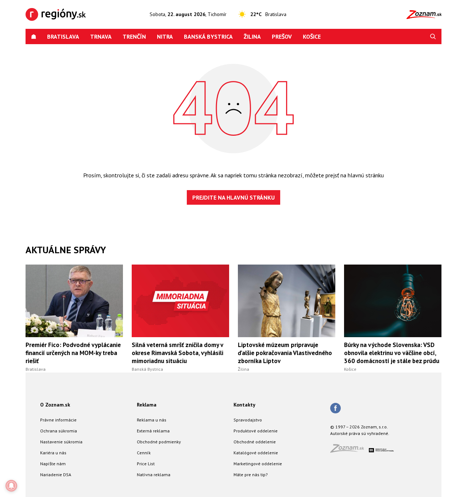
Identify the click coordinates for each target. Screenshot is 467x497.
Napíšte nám (53, 463)
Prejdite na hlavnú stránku (233, 197)
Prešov (282, 36)
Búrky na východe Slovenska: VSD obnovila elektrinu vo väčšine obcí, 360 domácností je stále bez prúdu (391, 353)
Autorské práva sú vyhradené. (359, 433)
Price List (146, 463)
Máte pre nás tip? (251, 474)
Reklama (147, 404)
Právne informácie (58, 420)
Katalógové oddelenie (256, 452)
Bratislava (63, 36)
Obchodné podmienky (159, 441)
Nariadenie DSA (55, 474)
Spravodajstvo (248, 420)
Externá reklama (153, 431)
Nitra (165, 36)
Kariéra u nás (53, 452)
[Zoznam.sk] (349, 450)
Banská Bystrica (208, 36)
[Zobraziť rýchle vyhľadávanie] (433, 36)
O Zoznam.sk (55, 404)
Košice (312, 36)
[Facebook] (335, 409)
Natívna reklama (153, 474)
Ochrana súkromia (58, 431)
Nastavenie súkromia (61, 441)
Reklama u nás (151, 420)
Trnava (101, 36)
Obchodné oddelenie (255, 441)
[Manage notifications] (11, 486)
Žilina (252, 36)
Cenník (144, 452)
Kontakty (244, 404)
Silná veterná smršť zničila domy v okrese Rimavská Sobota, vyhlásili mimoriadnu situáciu (177, 353)
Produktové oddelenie (256, 431)
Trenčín (134, 36)
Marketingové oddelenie (258, 463)
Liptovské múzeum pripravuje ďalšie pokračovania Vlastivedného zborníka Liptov (285, 353)
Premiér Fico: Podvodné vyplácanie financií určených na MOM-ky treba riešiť (73, 353)
